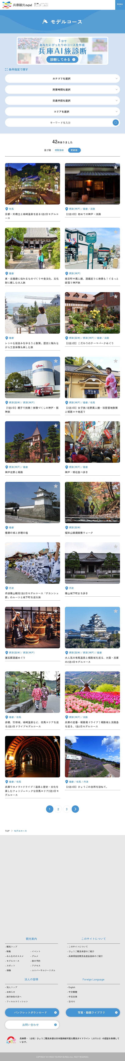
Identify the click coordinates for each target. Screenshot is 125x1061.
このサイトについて (78, 946)
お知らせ (11, 991)
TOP (7, 830)
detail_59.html (32, 386)
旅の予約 (36, 960)
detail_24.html (32, 701)
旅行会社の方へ (14, 996)
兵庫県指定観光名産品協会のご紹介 (86, 956)
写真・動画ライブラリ (91, 1012)
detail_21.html (92, 768)
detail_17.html (92, 193)
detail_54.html (92, 386)
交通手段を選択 (62, 100)
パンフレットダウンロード (30, 1012)
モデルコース (13, 960)
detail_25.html (92, 636)
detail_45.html (32, 449)
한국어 (72, 1001)
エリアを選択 (61, 111)
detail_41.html (92, 449)
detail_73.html (92, 257)
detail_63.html (92, 322)
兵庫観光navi (17, 5)
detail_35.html (92, 509)
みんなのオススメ (15, 956)
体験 (9, 970)
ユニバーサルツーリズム (43, 970)
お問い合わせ (30, 1025)
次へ (75, 809)
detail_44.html (32, 572)
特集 (9, 951)
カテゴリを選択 (62, 78)
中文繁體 (73, 991)
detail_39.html (92, 572)
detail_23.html (92, 701)
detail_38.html (32, 509)
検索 (116, 122)
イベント (36, 951)
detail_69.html (32, 322)
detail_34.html (32, 636)
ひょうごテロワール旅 (41, 5)
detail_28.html (32, 193)
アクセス (36, 965)
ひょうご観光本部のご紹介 (81, 951)
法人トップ (12, 987)
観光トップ (12, 946)
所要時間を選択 (62, 89)
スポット (11, 965)
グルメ (35, 956)
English (72, 987)
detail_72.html (32, 257)
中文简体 (73, 996)
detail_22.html (32, 768)
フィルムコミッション (17, 1001)
